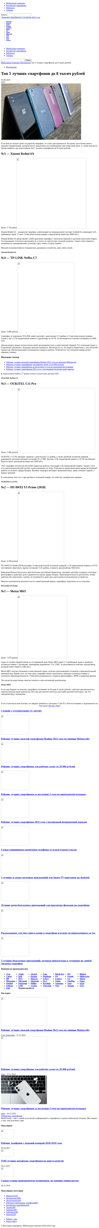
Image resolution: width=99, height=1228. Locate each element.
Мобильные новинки (15, 3)
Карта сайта (11, 1221)
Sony (7, 37)
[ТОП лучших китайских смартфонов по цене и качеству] (7, 1156)
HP (7, 979)
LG (7, 31)
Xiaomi (8, 26)
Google (70, 976)
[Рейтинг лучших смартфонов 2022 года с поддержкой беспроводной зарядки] (15, 817)
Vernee (34, 986)
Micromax (10, 981)
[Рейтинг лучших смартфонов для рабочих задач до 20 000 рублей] (15, 761)
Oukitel (9, 983)
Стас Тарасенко (8, 1035)
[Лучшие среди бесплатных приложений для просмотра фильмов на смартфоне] (15, 900)
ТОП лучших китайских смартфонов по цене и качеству (32, 1160)
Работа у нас (11, 1219)
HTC (20, 979)
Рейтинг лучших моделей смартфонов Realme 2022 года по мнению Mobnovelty (41, 362)
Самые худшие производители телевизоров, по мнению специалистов (40, 1180)
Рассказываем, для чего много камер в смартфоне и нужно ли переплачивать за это (48, 933)
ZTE (7, 35)
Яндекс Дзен (54, 706)
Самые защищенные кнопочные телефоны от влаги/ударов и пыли (39, 849)
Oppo (82, 981)
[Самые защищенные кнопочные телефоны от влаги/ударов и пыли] (15, 845)
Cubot (9, 976)
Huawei (8, 23)
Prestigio (47, 983)
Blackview (59, 974)
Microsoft (22, 981)
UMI (20, 986)
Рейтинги (10, 8)
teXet (82, 983)
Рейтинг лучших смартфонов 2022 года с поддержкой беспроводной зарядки (40, 369)
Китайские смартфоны (16, 5)
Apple (8, 24)
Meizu (8, 29)
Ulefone (9, 986)
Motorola (9, 34)
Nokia (8, 32)
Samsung (9, 21)
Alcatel (34, 974)
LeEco (46, 979)
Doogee (34, 976)
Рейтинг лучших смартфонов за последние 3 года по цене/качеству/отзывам (39, 367)
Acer (8, 974)
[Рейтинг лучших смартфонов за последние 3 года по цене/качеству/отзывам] (15, 789)
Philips (34, 983)
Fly (56, 976)
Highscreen (84, 976)
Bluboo (83, 974)
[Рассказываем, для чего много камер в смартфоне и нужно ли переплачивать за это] (15, 928)
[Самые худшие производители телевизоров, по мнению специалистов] (7, 1175)
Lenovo (8, 40)
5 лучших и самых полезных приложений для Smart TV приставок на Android (45, 877)
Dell (20, 976)
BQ (68, 974)
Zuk (8, 988)
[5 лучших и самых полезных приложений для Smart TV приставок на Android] (15, 872)
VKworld (47, 986)
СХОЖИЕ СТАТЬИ (10, 711)
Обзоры (9, 10)
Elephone (47, 976)
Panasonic (22, 983)
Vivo (57, 986)
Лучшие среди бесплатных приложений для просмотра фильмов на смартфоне (45, 905)
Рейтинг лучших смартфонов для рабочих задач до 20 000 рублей (35, 364)
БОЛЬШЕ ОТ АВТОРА (31, 711)
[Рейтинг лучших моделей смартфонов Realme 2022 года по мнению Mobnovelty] (15, 734)
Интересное (25, 63)
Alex (3, 1074)
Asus (7, 38)
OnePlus (8, 27)
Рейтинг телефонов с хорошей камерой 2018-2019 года (31, 1143)
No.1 (45, 981)
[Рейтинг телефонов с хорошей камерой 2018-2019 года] (7, 1138)
